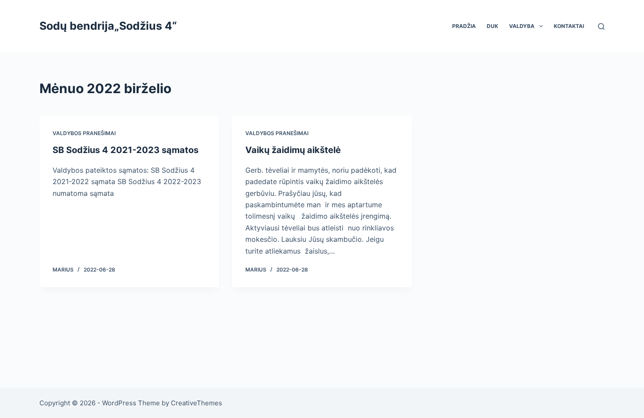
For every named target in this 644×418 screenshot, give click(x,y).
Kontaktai (569, 26)
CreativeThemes (196, 403)
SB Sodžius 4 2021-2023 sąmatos (125, 150)
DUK (492, 26)
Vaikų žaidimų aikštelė (293, 150)
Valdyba (521, 26)
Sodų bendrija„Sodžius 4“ (108, 25)
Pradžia (464, 26)
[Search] (601, 26)
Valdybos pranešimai (84, 133)
